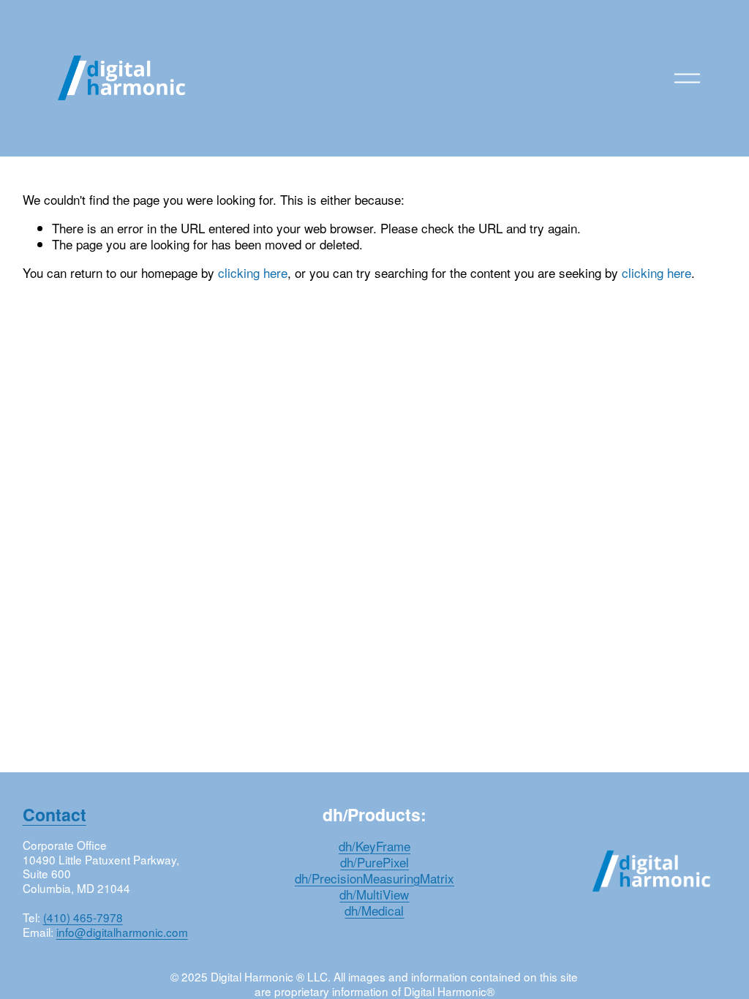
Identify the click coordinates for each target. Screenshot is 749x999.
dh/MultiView (374, 894)
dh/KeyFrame (374, 846)
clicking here (252, 272)
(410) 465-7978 (83, 918)
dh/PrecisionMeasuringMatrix (374, 878)
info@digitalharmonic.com (122, 932)
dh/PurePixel (374, 862)
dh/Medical (374, 910)
